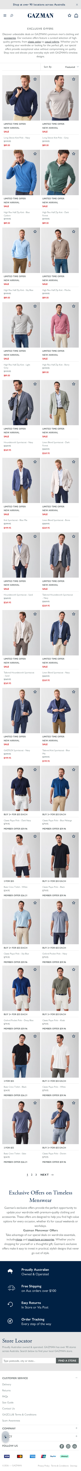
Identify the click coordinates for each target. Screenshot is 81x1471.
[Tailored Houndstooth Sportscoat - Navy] (60, 555)
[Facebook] (63, 1446)
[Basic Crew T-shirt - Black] (21, 1055)
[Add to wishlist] (35, 79)
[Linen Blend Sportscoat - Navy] (60, 633)
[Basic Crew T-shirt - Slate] (21, 1122)
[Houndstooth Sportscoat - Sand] (21, 555)
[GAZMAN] (40, 15)
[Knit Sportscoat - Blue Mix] (21, 481)
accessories (10, 38)
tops (19, 1239)
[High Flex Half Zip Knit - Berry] (60, 325)
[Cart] (76, 16)
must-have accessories (41, 1239)
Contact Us (8, 1408)
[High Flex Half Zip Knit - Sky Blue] (21, 251)
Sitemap (73, 1465)
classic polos (34, 41)
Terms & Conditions (60, 1465)
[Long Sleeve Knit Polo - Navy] (21, 98)
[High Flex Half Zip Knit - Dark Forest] (60, 173)
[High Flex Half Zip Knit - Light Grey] (21, 325)
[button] (40, 1378)
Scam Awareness (11, 1420)
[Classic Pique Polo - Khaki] (60, 989)
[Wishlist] (69, 15)
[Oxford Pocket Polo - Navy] (60, 922)
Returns (6, 1390)
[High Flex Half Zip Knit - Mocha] (60, 251)
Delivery (6, 1384)
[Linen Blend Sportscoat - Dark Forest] (60, 403)
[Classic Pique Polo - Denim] (60, 1122)
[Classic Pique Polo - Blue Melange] (60, 789)
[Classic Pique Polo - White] (60, 1055)
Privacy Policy (44, 1465)
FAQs (5, 1396)
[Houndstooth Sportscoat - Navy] (21, 403)
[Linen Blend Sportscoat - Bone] (60, 481)
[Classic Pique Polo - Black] (60, 855)
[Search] (12, 15)
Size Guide (8, 1402)
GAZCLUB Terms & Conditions (19, 1414)
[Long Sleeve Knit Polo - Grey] (60, 98)
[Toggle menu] (5, 15)
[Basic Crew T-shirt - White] (21, 855)
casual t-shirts (52, 41)
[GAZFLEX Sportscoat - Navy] (21, 711)
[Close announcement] (77, 4)
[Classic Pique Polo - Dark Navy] (21, 789)
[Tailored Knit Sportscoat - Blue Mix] (60, 711)
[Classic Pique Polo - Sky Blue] (21, 922)
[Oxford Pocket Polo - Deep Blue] (21, 989)
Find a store (67, 1360)
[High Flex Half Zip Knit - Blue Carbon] (21, 173)
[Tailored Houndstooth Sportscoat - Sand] (21, 633)
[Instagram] (69, 1446)
